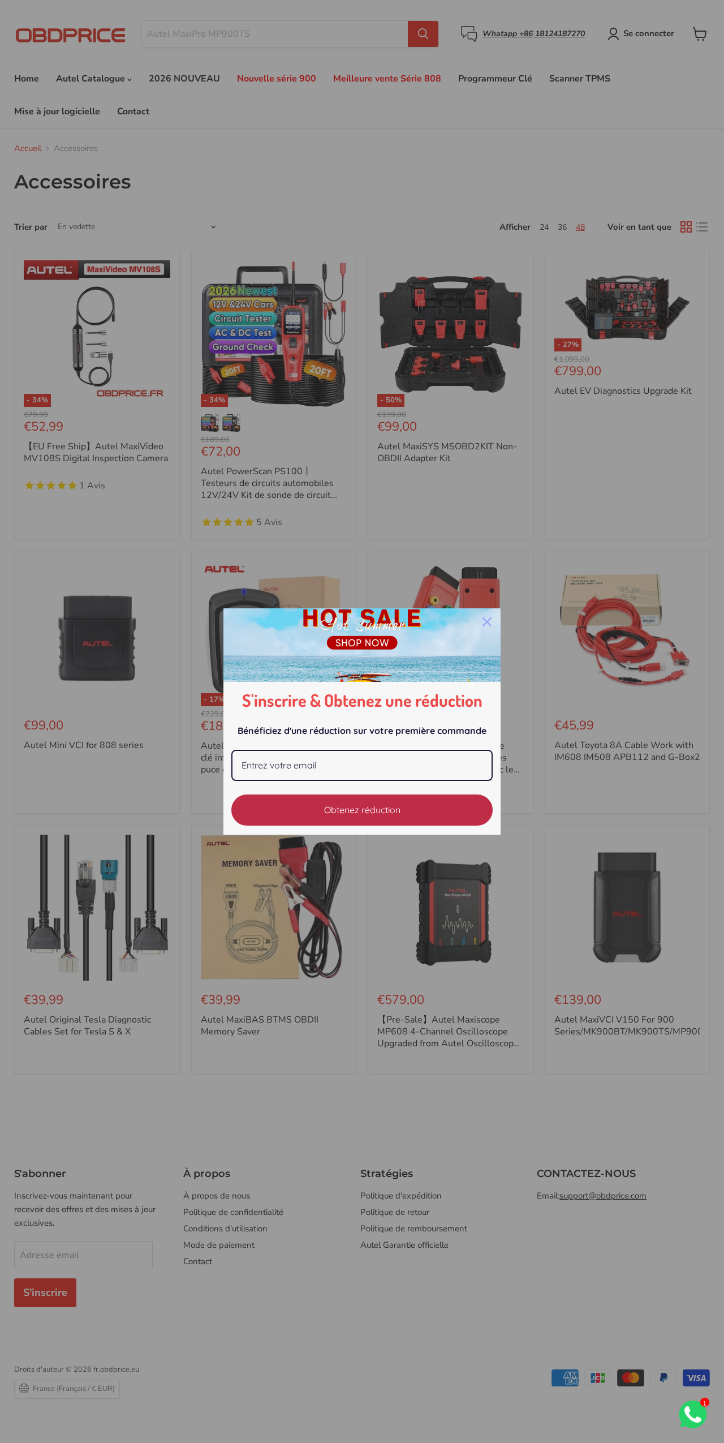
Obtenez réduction (362, 809)
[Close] (487, 621)
